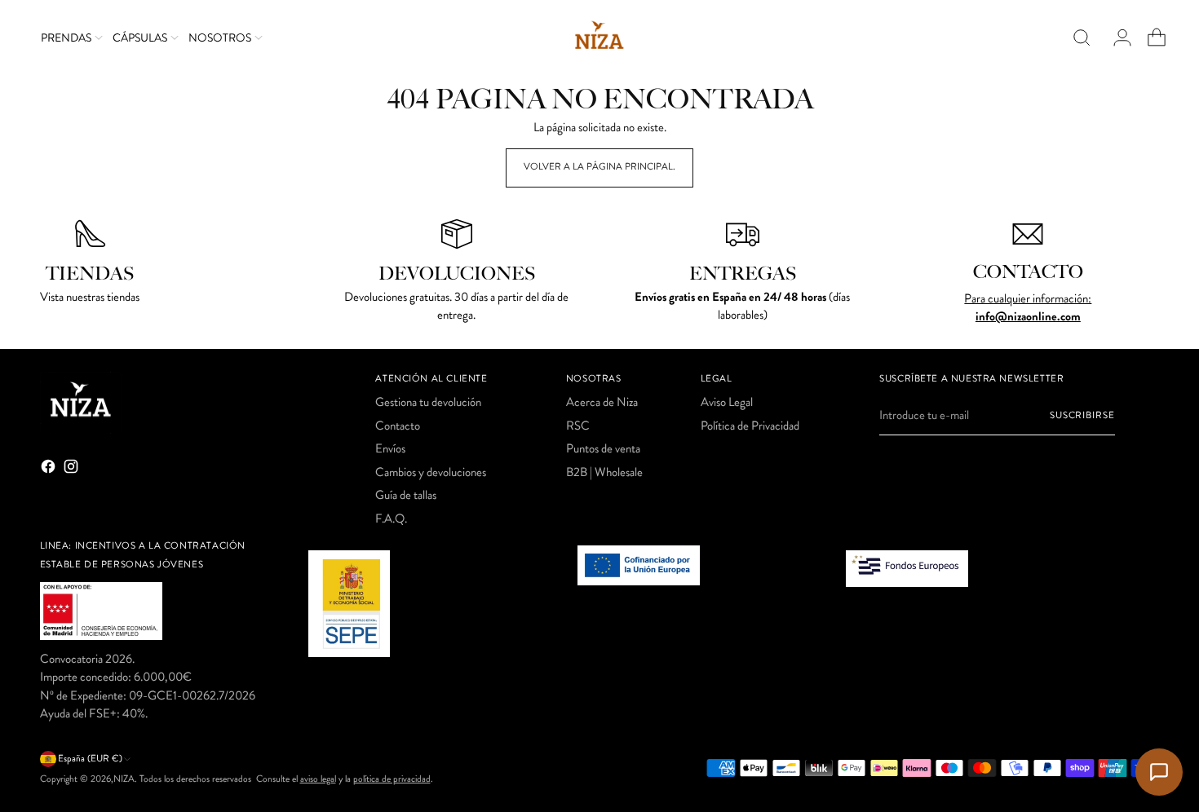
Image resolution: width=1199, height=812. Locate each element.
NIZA (124, 779)
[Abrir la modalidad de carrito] (1150, 37)
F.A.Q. (391, 518)
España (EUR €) (90, 759)
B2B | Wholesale (604, 472)
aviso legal (318, 779)
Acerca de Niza (602, 402)
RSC (578, 426)
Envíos (390, 448)
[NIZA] (599, 38)
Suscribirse (1082, 415)
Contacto (397, 426)
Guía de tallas (405, 495)
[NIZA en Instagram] (72, 469)
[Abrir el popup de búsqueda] (1081, 37)
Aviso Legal (727, 402)
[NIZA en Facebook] (50, 469)
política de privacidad (392, 779)
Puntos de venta (603, 448)
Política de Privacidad (750, 426)
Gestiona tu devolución (428, 402)
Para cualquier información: (1027, 298)
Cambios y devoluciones (430, 472)
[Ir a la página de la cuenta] (1115, 37)
